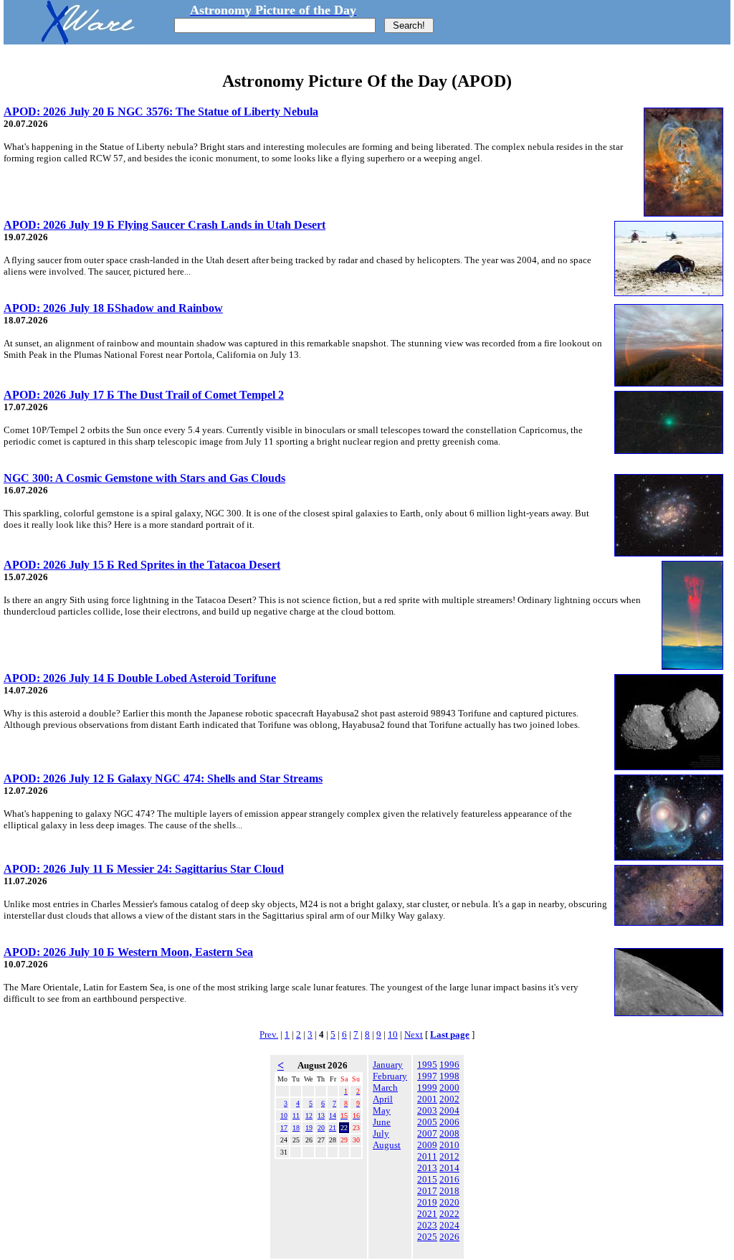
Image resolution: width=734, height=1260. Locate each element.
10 (393, 1034)
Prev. (268, 1034)
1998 (449, 1076)
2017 (427, 1190)
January (388, 1064)
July (381, 1133)
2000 (449, 1087)
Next (413, 1034)
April (383, 1099)
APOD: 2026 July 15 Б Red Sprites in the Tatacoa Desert (142, 565)
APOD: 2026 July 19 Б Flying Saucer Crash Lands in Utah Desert (164, 225)
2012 (449, 1156)
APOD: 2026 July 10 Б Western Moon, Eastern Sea (128, 952)
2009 (427, 1145)
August (387, 1145)
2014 (449, 1167)
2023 (427, 1225)
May (382, 1110)
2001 (427, 1099)
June (382, 1122)
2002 (449, 1099)
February (390, 1076)
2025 (427, 1236)
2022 (449, 1213)
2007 (427, 1133)
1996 (449, 1064)
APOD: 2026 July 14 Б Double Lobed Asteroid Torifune (140, 678)
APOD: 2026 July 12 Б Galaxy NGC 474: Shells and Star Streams (163, 778)
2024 (449, 1225)
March (385, 1087)
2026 (449, 1236)
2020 (449, 1202)
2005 (427, 1122)
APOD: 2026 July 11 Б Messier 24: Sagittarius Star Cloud (144, 869)
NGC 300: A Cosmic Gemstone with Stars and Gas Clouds (144, 478)
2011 (427, 1156)
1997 (427, 1076)
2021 (427, 1213)
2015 (427, 1179)
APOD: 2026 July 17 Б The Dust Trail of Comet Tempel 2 (144, 395)
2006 (449, 1122)
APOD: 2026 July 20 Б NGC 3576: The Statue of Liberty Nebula (161, 111)
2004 (449, 1110)
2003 (427, 1110)
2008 (449, 1133)
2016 (449, 1179)
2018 (449, 1190)
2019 (427, 1202)
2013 (427, 1167)
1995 (427, 1064)
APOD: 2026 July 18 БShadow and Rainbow (113, 308)
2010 (449, 1145)
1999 (427, 1087)
